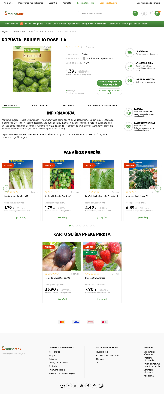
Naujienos (38, 23)
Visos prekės (11, 23)
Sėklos (137, 23)
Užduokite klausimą (108, 3)
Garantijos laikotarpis (148, 371)
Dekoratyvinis (59, 23)
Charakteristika (40, 105)
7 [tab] (91, 225)
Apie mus (8, 3)
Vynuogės (127, 23)
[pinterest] (94, 385)
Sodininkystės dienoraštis (107, 355)
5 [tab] (84, 225)
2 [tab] (73, 225)
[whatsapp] (101, 385)
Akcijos (27, 23)
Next (157, 188)
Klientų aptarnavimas (58, 362)
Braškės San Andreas (95, 278)
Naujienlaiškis (102, 352)
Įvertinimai (68, 105)
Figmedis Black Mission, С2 (57, 278)
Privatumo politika (57, 370)
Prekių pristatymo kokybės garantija (152, 365)
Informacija (11, 105)
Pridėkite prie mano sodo (109, 92)
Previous (6, 188)
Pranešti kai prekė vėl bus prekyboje (109, 83)
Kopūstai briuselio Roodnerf (58, 196)
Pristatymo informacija (149, 359)
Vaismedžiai (101, 23)
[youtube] (82, 385)
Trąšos (145, 23)
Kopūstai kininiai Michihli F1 (16, 196)
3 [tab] (77, 225)
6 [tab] (87, 225)
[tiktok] (88, 385)
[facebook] (69, 385)
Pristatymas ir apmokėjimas (30, 3)
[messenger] (62, 385)
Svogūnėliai (87, 23)
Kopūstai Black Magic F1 (137, 196)
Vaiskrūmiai (114, 23)
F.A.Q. (98, 362)
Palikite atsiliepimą (85, 3)
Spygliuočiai (74, 23)
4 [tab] (80, 225)
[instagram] (75, 385)
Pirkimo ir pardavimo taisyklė (62, 373)
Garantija (53, 3)
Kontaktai (67, 3)
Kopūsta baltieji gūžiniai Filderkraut (101, 196)
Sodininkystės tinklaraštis (148, 3)
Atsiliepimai (149, 376)
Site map (100, 359)
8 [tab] (94, 225)
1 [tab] (70, 225)
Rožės (48, 23)
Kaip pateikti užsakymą (149, 353)
